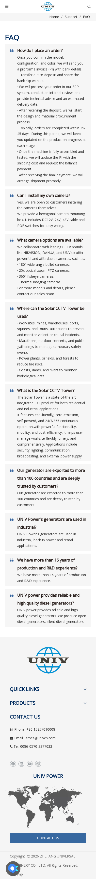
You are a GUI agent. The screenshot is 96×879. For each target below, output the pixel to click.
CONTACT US (48, 837)
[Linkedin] (21, 764)
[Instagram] (38, 764)
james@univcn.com (40, 738)
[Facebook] (13, 764)
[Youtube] (30, 764)
